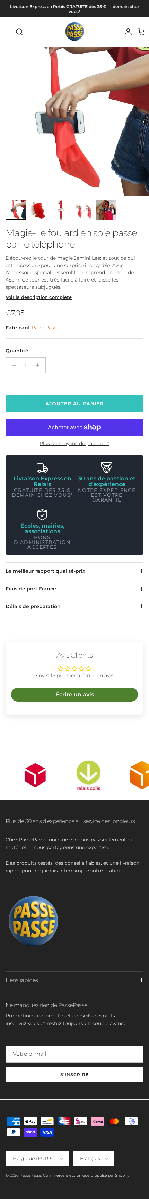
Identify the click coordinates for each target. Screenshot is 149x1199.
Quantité (17, 350)
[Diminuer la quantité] (12, 365)
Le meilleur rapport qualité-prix (45, 571)
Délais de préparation (33, 606)
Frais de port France (31, 589)
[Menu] (7, 32)
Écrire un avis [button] (74, 694)
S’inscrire (74, 1074)
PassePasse (45, 328)
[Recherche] (22, 32)
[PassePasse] (74, 32)
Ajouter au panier (74, 404)
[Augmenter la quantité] (39, 365)
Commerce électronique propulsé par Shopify (86, 1175)
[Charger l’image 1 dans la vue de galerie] (74, 121)
